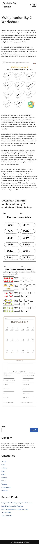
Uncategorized (5, 487)
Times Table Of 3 (6, 516)
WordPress (25, 542)
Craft (2, 471)
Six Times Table (6, 512)
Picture (3, 481)
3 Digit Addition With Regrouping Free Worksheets (16, 503)
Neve (11, 542)
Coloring (4, 468)
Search (3, 426)
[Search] (30, 5)
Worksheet (4, 490)
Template (4, 484)
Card (2, 465)
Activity (3, 461)
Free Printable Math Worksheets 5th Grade (14, 509)
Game (3, 474)
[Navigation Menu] (34, 5)
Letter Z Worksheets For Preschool (12, 506)
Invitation (4, 477)
